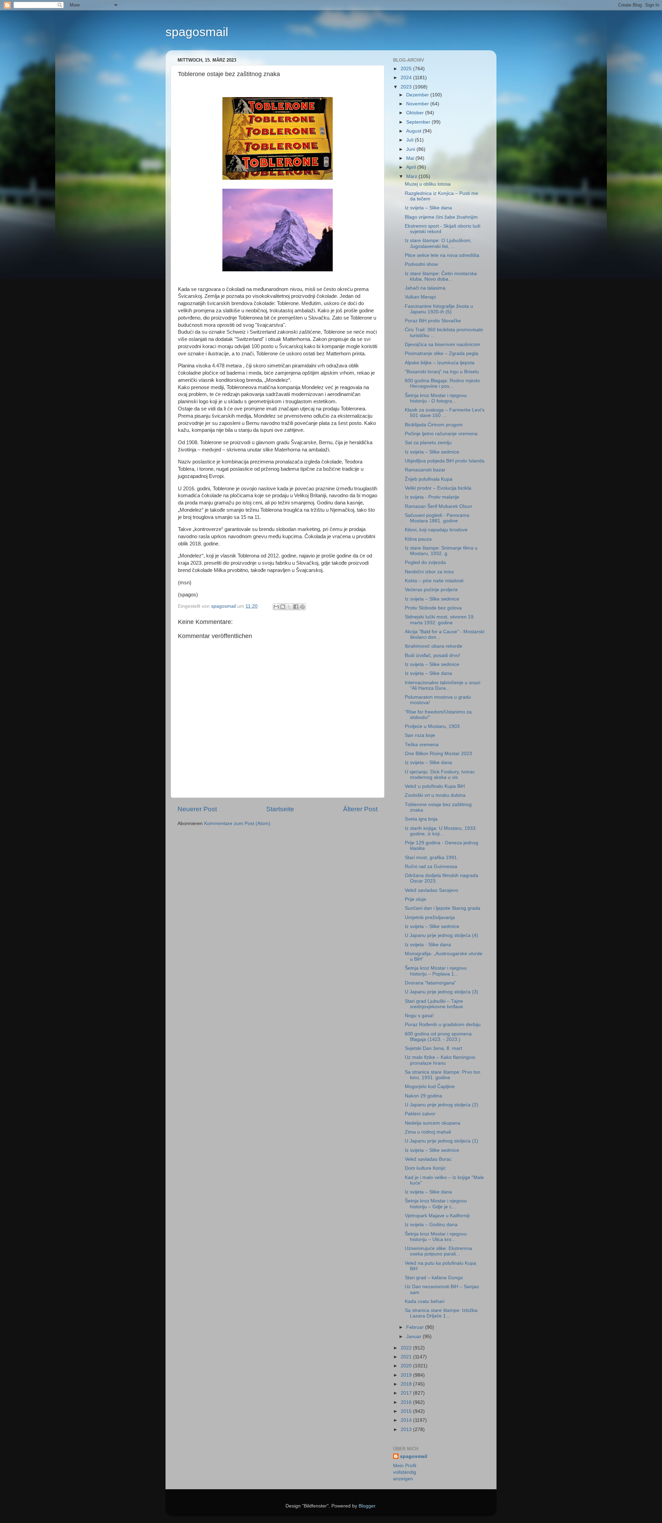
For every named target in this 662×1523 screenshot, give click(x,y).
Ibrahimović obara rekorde (433, 646)
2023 (407, 87)
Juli (410, 140)
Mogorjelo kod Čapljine (430, 1086)
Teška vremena (422, 744)
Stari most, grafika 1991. (431, 857)
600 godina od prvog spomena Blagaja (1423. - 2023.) (438, 1036)
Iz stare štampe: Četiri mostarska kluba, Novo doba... (441, 276)
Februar (415, 1327)
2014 (407, 1420)
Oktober (415, 112)
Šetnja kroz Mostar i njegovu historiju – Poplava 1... (436, 971)
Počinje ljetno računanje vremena (441, 433)
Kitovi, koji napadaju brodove (436, 529)
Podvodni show (421, 264)
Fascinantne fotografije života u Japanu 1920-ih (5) (439, 309)
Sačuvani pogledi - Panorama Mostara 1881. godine (437, 518)
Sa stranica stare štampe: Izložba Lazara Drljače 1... (441, 1313)
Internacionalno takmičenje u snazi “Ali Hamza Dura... (442, 685)
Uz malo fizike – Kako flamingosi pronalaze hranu (440, 1060)
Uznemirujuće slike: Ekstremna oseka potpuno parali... (438, 1251)
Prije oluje (415, 899)
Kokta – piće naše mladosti (434, 580)
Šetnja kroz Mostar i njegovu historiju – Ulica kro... (436, 1236)
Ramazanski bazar (425, 469)
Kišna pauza (418, 539)
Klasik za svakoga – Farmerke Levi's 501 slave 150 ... (444, 412)
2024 (407, 77)
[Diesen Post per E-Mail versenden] (276, 606)
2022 (407, 1347)
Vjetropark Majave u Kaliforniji (437, 1215)
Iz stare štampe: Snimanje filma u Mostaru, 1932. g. (441, 550)
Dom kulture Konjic (425, 1168)
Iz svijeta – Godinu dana (431, 1224)
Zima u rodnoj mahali (428, 1132)
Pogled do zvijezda (425, 562)
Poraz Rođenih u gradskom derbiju (443, 1024)
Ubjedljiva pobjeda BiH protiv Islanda (444, 460)
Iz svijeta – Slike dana (428, 207)
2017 (407, 1393)
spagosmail (197, 32)
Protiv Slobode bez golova (433, 608)
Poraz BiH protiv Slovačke (433, 320)
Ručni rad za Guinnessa (431, 866)
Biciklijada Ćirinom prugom (434, 424)
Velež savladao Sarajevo (431, 890)
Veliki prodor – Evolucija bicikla (438, 488)
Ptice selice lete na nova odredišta (442, 255)
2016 (407, 1402)
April (411, 167)
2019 (407, 1375)
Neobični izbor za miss (429, 571)
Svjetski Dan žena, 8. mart (433, 1048)
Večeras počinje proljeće (431, 589)
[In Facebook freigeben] (295, 606)
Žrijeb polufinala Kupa (428, 479)
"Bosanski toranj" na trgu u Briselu (442, 371)
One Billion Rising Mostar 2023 (438, 753)
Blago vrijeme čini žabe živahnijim (441, 217)
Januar (414, 1336)
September (419, 122)
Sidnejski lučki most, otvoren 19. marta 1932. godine (440, 619)
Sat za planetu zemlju (428, 442)
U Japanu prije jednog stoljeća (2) (441, 1104)
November (418, 103)
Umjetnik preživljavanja (430, 917)
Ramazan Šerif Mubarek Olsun (438, 506)
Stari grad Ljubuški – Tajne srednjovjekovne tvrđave (434, 1004)
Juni (411, 149)
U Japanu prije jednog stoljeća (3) (441, 991)
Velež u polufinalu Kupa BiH (435, 786)
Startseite (280, 809)
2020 (407, 1365)
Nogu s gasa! (419, 1015)
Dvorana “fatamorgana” (430, 982)
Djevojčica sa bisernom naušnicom (442, 344)
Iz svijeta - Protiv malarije (432, 497)
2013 (407, 1429)
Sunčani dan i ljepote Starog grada (442, 908)
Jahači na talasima (425, 288)
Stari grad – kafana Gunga (434, 1277)
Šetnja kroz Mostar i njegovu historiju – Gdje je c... (436, 1203)
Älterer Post (360, 809)
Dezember (418, 94)
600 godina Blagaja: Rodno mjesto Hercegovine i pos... (442, 383)
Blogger (367, 1506)
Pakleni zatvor (420, 1113)
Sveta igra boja (421, 819)
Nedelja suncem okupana (432, 1123)
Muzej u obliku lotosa (428, 184)
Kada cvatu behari (424, 1301)
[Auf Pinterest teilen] (302, 606)
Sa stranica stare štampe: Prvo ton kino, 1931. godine (442, 1075)
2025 (407, 68)
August (414, 131)
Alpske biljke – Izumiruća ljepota (439, 362)
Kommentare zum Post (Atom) (237, 823)
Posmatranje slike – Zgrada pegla (441, 353)
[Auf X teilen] (289, 606)
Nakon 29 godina (423, 1095)
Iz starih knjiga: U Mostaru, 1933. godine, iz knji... (441, 831)
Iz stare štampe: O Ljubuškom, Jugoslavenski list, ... (438, 243)
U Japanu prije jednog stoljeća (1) (441, 1141)
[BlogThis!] (282, 606)
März (412, 176)
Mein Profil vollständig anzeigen (404, 1472)
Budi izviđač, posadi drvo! (432, 655)
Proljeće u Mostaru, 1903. (433, 726)
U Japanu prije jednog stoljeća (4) (441, 935)
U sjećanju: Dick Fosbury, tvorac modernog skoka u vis (440, 774)
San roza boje (420, 735)
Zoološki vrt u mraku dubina (435, 795)
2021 (407, 1356)
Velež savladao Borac (428, 1159)
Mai (410, 158)
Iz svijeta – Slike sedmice (432, 452)
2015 (407, 1411)
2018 (407, 1384)
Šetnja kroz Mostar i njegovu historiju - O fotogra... (436, 398)
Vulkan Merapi (420, 297)
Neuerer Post (197, 809)
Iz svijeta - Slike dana (428, 944)
